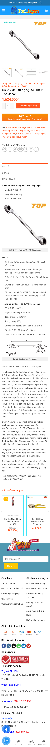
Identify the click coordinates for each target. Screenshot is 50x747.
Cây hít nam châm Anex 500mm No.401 (12, 521)
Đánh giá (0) (9, 179)
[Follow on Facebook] (4, 646)
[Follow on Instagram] (9, 646)
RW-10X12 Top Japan (36, 134)
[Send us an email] (14, 646)
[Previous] (6, 43)
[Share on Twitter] (15, 149)
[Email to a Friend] (20, 149)
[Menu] (4, 10)
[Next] (43, 43)
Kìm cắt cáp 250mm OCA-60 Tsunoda (37, 521)
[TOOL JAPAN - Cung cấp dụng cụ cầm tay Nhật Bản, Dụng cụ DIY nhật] (25, 10)
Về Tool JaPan (8, 583)
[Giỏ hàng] (46, 10)
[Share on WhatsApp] (4, 149)
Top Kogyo (28, 388)
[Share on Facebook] (10, 149)
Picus (21, 438)
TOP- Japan (39, 84)
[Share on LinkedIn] (31, 149)
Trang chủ (6, 84)
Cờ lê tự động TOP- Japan (14, 86)
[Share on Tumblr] (36, 149)
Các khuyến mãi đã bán (12, 604)
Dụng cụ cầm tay (23, 84)
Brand (6, 173)
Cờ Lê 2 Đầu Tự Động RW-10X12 (20, 127)
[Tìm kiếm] (40, 3)
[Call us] (18, 646)
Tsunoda (10, 428)
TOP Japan (20, 145)
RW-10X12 (21, 134)
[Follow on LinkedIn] (23, 646)
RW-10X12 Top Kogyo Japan (14, 137)
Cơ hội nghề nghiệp (10, 594)
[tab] (25, 166)
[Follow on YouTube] (28, 646)
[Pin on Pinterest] (25, 149)
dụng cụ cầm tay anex (25, 428)
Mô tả (5, 166)
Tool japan (8, 145)
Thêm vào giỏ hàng (28, 105)
